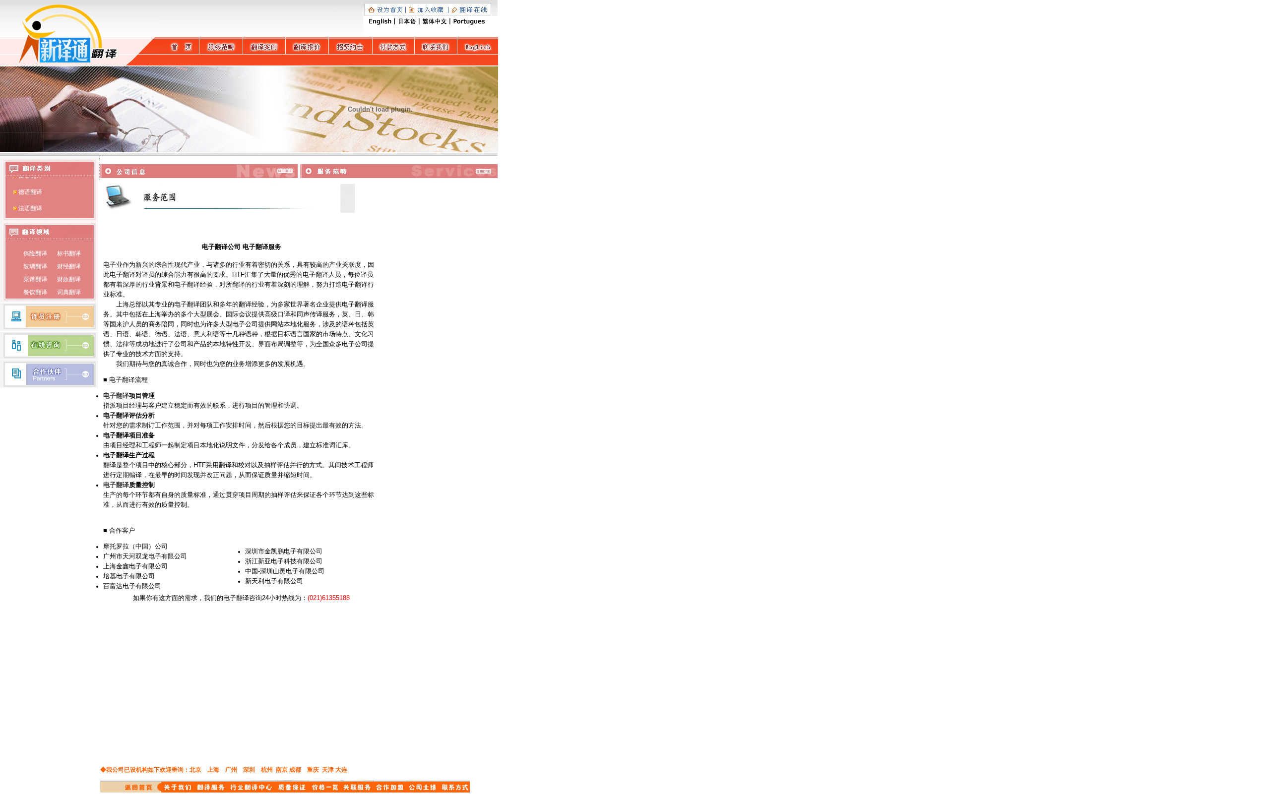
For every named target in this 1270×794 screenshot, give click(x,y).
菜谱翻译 (35, 275)
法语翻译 (30, 204)
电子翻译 (116, 395)
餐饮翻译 (35, 288)
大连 (341, 769)
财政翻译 (68, 275)
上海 (213, 769)
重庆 (313, 769)
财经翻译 (68, 262)
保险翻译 (35, 249)
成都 (295, 769)
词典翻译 (68, 288)
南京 (282, 769)
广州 (231, 769)
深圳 (249, 769)
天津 (328, 769)
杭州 (267, 769)
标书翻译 (68, 249)
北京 (195, 769)
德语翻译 (30, 187)
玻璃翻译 (35, 262)
